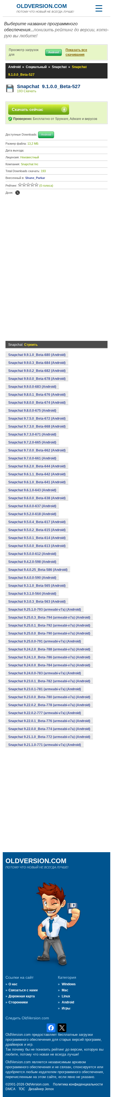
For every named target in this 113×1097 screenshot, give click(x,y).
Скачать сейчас (27, 109)
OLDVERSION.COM (41, 6)
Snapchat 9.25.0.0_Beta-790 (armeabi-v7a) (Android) (49, 633)
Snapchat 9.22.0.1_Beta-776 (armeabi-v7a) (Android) (49, 721)
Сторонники (18, 1002)
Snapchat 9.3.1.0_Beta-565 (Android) (37, 586)
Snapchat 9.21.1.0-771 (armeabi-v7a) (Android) (44, 745)
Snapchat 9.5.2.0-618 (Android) (32, 514)
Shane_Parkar (35, 177)
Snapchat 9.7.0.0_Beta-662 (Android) (37, 450)
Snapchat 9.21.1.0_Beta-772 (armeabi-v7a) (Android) (49, 737)
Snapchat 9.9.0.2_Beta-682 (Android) (37, 371)
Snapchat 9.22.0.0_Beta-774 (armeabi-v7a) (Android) (49, 729)
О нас (13, 984)
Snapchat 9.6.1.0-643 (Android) (32, 490)
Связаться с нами (23, 990)
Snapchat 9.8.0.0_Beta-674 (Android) (37, 403)
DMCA (10, 1089)
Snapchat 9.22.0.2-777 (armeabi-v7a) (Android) (44, 713)
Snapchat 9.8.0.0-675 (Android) (32, 411)
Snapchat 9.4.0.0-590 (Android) (32, 578)
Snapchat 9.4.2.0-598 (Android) (32, 562)
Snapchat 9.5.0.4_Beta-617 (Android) (37, 522)
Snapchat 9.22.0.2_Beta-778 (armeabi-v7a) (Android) (49, 705)
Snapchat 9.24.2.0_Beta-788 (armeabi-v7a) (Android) (49, 649)
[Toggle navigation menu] (99, 8)
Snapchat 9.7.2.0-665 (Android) (32, 442)
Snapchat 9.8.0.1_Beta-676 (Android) (37, 395)
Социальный (36, 67)
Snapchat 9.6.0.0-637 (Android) (32, 506)
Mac (65, 990)
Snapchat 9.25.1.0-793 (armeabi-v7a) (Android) (44, 609)
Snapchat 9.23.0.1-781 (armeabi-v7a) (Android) (44, 689)
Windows (69, 984)
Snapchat (59, 67)
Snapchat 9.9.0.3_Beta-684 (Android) (37, 363)
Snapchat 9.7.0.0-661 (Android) (32, 458)
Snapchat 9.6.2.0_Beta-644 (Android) (37, 466)
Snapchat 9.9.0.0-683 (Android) (32, 387)
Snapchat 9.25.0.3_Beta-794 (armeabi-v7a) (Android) (49, 617)
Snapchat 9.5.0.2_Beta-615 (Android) (37, 530)
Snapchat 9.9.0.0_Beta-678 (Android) (37, 379)
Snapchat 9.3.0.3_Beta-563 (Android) (37, 602)
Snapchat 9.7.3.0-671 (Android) (32, 434)
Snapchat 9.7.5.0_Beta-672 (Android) (37, 418)
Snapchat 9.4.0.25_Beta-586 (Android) (37, 570)
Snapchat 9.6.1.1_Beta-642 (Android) (37, 474)
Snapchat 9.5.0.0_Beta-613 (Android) (37, 546)
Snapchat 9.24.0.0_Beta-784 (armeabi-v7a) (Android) (49, 665)
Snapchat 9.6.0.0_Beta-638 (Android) (37, 498)
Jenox (49, 1089)
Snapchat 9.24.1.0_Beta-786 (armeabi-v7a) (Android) (49, 657)
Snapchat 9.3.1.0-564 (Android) (32, 594)
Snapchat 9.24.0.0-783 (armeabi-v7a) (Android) (44, 673)
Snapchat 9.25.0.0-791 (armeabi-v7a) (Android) (44, 641)
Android (14, 67)
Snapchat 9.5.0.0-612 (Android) (32, 554)
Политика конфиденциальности (78, 1084)
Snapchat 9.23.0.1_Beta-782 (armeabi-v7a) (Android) (49, 681)
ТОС (22, 1089)
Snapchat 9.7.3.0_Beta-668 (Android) (37, 426)
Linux (66, 996)
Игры (66, 1008)
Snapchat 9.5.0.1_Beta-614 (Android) (37, 538)
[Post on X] (17, 192)
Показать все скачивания (76, 52)
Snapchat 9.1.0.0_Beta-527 (48, 86)
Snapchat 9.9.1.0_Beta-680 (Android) (37, 355)
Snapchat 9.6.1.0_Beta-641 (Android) (37, 482)
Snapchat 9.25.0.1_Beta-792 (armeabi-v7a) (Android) (49, 625)
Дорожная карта (22, 996)
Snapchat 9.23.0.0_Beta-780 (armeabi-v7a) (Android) (49, 697)
